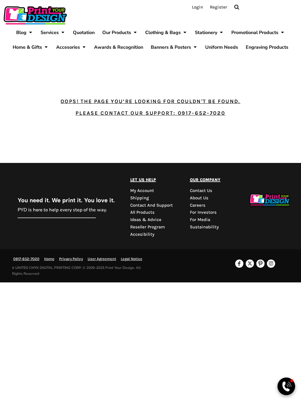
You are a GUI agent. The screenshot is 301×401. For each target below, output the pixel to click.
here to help (46, 210)
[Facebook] (239, 264)
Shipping (139, 198)
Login (197, 7)
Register (218, 7)
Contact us (201, 190)
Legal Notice (131, 259)
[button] (24, 32)
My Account (142, 190)
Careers (197, 205)
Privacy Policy (71, 259)
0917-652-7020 (26, 259)
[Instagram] (271, 264)
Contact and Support (151, 205)
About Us (199, 198)
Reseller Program (147, 227)
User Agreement (102, 259)
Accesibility (142, 234)
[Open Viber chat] (286, 386)
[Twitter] (250, 264)
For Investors (203, 212)
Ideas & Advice (145, 219)
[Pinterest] (260, 264)
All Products (142, 212)
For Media (200, 219)
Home (49, 259)
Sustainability (204, 227)
